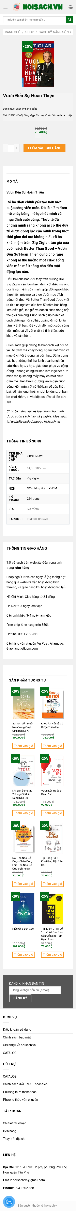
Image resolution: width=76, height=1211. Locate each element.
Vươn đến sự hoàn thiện (59, 115)
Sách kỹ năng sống (55, 32)
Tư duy (40, 115)
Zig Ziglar (33, 478)
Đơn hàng (9, 1131)
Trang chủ (11, 32)
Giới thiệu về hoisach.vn (19, 1045)
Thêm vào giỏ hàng (44, 148)
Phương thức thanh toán (19, 1092)
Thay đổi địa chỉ (14, 1139)
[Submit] (69, 19)
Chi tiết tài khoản (14, 1123)
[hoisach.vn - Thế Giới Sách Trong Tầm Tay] (38, 7)
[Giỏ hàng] (70, 7)
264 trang (33, 498)
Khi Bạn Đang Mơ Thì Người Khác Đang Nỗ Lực (22, 794)
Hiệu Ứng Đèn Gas (23, 928)
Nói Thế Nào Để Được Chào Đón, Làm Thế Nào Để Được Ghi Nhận (22, 863)
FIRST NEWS (15, 115)
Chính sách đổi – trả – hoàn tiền (25, 1084)
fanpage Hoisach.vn (45, 421)
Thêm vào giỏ (23, 746)
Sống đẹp (29, 115)
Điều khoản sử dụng (17, 1029)
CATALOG (9, 1053)
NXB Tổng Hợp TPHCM (42, 488)
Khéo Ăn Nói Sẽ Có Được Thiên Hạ (52, 725)
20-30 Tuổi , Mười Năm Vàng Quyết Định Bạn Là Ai (22, 727)
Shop (29, 32)
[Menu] (5, 7)
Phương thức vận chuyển (20, 1100)
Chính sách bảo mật (17, 1037)
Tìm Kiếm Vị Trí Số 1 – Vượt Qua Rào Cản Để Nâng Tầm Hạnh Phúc (52, 934)
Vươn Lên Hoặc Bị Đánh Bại (51, 792)
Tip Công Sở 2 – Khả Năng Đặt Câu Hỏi (52, 861)
